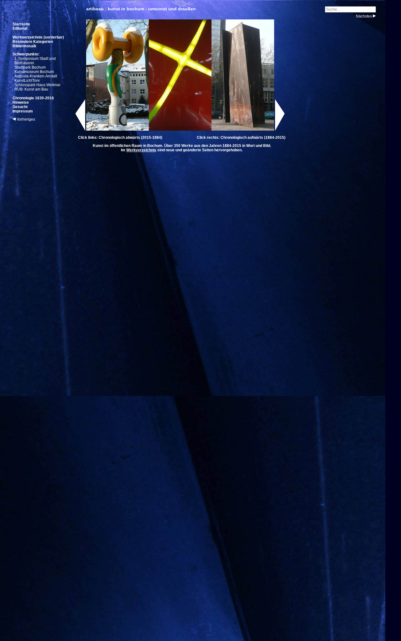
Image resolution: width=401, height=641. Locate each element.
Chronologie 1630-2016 (33, 98)
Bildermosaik (24, 46)
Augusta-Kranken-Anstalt (35, 76)
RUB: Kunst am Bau (31, 89)
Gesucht (20, 107)
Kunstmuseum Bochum (34, 72)
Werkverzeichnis (141, 150)
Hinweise (21, 102)
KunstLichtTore (27, 80)
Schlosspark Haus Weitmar (37, 85)
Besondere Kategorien (33, 41)
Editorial (20, 28)
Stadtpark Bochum (30, 67)
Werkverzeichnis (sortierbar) (38, 37)
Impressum (23, 111)
